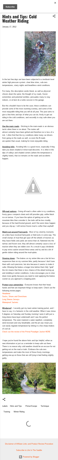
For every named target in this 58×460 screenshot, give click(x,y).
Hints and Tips (16, 406)
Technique (45, 406)
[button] (54, 16)
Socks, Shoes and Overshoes (14, 296)
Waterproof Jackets (10, 302)
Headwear (6, 293)
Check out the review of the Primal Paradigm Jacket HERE (26, 332)
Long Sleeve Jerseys (10, 299)
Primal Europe (31, 406)
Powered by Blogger (30, 457)
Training (7, 412)
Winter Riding (19, 412)
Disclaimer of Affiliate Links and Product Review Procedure (29, 444)
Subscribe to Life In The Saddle (29, 450)
